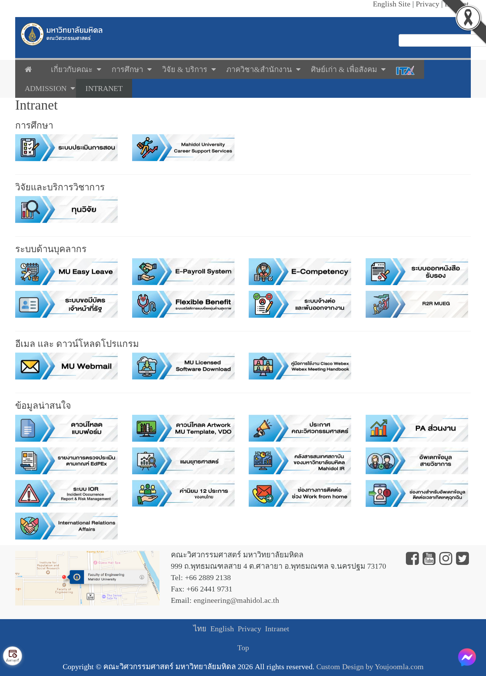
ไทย (200, 628)
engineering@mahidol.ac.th (236, 600)
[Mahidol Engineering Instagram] (445, 561)
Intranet (277, 628)
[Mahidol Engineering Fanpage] (412, 561)
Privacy (249, 628)
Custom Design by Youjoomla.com (370, 666)
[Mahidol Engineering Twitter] (462, 561)
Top (243, 647)
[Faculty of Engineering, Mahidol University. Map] (87, 577)
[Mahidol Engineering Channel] (429, 561)
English (222, 628)
